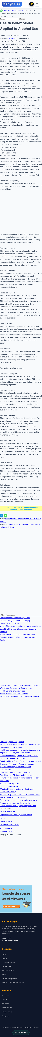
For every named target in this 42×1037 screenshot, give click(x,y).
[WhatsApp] (5, 515)
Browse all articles (7, 811)
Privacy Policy (7, 1012)
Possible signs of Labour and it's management (19, 775)
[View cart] (31, 4)
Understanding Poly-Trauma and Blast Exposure (20, 685)
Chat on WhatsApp (10, 941)
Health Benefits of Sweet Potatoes (14, 693)
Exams (4, 958)
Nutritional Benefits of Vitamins (12, 758)
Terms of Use (7, 1008)
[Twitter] (1, 515)
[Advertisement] (21, 211)
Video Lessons (6, 828)
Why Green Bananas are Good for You (16, 688)
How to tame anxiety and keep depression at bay (20, 744)
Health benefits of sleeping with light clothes (18, 806)
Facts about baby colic (9, 783)
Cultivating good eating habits (12, 742)
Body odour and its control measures (15, 772)
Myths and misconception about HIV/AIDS (17, 634)
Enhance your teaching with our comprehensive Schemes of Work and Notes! (21, 508)
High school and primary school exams (16, 815)
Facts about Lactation (9, 786)
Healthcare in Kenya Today (11, 747)
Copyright (5, 1016)
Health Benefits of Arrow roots (12, 691)
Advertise (5, 1004)
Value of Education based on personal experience (20, 626)
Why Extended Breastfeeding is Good (15, 618)
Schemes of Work (7, 831)
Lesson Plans (6, 966)
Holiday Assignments (9, 979)
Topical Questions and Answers (13, 983)
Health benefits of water (10, 623)
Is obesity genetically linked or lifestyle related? (19, 756)
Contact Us (6, 999)
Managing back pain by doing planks (15, 803)
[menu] (37, 4)
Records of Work (8, 970)
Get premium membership (15, 10)
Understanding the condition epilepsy (15, 620)
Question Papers (7, 821)
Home (4, 954)
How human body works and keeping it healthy (19, 696)
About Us (5, 995)
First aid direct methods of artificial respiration (18, 800)
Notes (2, 818)
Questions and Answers (9, 825)
